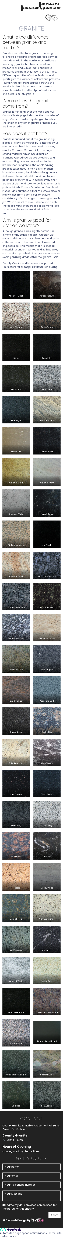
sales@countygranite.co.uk (42, 8)
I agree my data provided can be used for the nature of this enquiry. (29, 1206)
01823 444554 (50, 4)
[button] (7, 17)
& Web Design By (19, 1220)
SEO (5, 1220)
